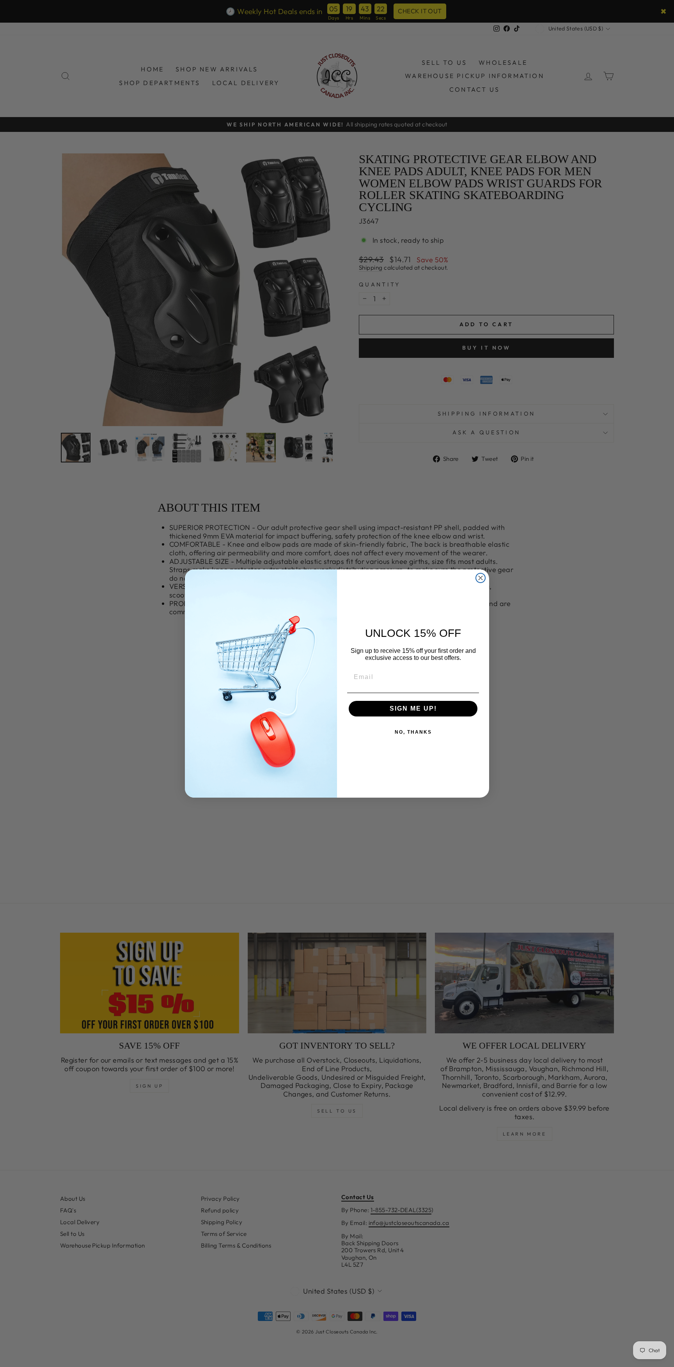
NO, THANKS (413, 732)
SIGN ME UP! (413, 708)
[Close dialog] (480, 578)
